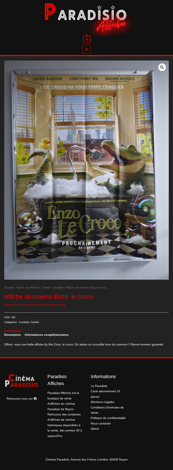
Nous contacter (101, 423)
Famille (35, 322)
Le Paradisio (99, 386)
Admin (95, 428)
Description (12, 334)
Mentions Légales (102, 402)
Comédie (58, 287)
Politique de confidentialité (108, 418)
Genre (46, 287)
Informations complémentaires (47, 334)
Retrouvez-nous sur (20, 398)
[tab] (12, 335)
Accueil (8, 287)
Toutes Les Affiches (28, 287)
